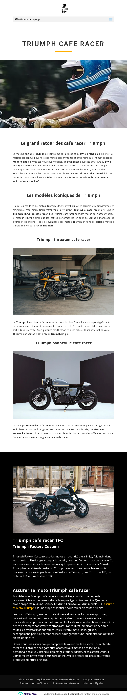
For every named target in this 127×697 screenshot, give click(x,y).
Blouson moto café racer (34, 683)
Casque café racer (93, 679)
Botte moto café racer (66, 683)
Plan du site (26, 679)
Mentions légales (93, 683)
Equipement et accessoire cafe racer (58, 679)
